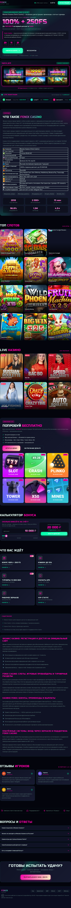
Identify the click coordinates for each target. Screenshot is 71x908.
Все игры (66, 226)
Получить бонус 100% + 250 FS (35, 877)
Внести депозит (54, 533)
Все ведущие (64, 350)
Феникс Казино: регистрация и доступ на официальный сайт (21, 620)
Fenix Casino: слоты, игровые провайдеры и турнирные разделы (21, 623)
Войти (52, 3)
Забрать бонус (12, 51)
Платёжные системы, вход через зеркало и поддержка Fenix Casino (23, 629)
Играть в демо (11, 448)
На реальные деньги (32, 448)
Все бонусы (31, 51)
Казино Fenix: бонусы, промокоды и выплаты (16, 626)
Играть (27, 901)
